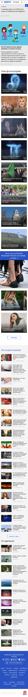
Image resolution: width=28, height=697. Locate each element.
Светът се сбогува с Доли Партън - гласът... (10, 112)
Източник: (3, 64)
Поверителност (8, 684)
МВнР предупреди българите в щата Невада (18, 484)
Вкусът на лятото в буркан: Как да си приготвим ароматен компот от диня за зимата (19, 401)
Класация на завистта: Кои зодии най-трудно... (11, 329)
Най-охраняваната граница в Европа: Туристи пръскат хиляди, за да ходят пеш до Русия (19, 433)
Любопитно (15, 405)
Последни (16, 2)
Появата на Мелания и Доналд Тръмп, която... (10, 134)
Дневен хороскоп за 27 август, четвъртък (19, 590)
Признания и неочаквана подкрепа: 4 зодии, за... (11, 157)
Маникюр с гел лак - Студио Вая (19, 378)
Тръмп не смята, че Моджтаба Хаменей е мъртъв (19, 507)
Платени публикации (19, 684)
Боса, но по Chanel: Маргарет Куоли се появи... (14, 254)
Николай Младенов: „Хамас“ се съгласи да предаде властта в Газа (19, 357)
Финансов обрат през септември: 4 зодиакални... (11, 90)
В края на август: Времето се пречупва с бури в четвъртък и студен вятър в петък (19, 465)
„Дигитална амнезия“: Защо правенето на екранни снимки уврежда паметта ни (20, 422)
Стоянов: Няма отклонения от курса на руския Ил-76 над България (19, 527)
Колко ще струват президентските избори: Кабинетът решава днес (19, 390)
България (15, 394)
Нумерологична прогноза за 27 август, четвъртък (19, 601)
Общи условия (20, 682)
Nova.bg (4, 670)
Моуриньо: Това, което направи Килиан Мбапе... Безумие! (18, 622)
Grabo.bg (7, 675)
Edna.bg (21, 675)
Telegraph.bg (14, 677)
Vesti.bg (7, 2)
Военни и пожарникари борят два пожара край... (10, 245)
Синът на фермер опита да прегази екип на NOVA (18, 517)
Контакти (14, 686)
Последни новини (11, 350)
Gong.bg (16, 668)
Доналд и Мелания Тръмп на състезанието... (12, 179)
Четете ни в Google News (15, 662)
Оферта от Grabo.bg (17, 381)
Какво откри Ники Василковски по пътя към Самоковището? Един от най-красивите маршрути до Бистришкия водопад (20, 570)
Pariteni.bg (14, 675)
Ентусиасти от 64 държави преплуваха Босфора (19, 581)
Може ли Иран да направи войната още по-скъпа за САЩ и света (20, 444)
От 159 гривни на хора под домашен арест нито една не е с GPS (20, 474)
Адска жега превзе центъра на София (11, 201)
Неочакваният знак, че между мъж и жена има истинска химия (20, 411)
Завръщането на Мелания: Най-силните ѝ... (11, 307)
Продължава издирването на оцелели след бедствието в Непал (19, 632)
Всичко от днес (14, 536)
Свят (14, 360)
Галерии (3, 6)
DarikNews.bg (23, 668)
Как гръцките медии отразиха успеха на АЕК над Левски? (19, 611)
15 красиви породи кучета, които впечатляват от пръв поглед (19, 548)
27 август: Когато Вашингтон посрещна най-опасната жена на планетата (20, 454)
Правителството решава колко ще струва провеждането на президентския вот (20, 642)
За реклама (12, 682)
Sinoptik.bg (22, 672)
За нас (5, 682)
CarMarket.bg (22, 670)
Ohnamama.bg (13, 672)
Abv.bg (2, 668)
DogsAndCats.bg (12, 670)
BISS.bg (5, 672)
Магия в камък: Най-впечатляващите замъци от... (12, 223)
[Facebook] (14, 688)
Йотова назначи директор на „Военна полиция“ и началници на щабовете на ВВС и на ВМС (19, 496)
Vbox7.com (9, 668)
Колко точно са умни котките (19, 556)
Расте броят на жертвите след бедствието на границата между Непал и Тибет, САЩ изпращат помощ (19, 368)
